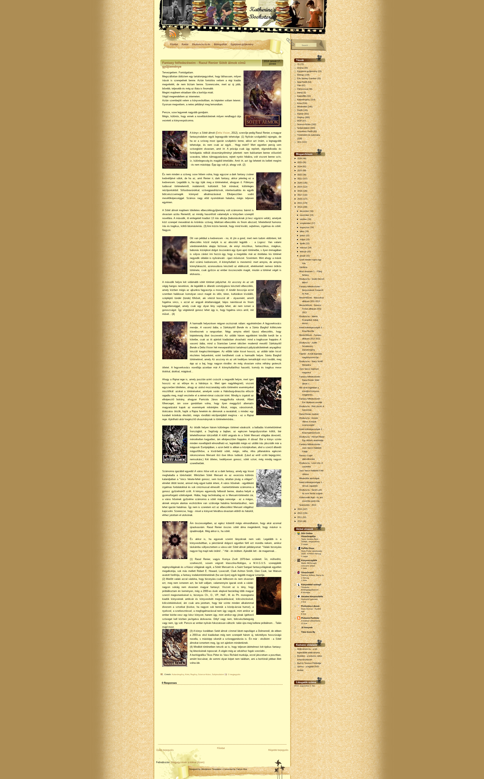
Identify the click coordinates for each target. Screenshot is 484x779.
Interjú (300, 92)
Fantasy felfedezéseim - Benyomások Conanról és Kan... (311, 290)
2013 (299, 509)
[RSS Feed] (171, 32)
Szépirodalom (218, 674)
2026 (299, 158)
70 (298, 64)
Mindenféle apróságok (309, 478)
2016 (299, 199)
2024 (299, 166)
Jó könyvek (307, 627)
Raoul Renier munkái (308, 414)
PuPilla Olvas (307, 548)
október (303, 219)
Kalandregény (178, 674)
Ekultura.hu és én (201, 44)
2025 (299, 162)
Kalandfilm (301, 96)
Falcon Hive (241, 769)
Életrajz (300, 75)
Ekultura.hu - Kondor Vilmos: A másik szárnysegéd (308, 421)
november (305, 215)
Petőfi (299, 110)
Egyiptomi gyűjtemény (242, 44)
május (303, 239)
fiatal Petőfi (302, 82)
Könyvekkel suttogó (311, 584)
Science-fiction (204, 674)
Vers (299, 142)
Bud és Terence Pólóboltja (309, 663)
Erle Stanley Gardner (306, 78)
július (302, 231)
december (305, 211)
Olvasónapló (307, 572)
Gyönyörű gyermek (309, 599)
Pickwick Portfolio (310, 618)
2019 (299, 187)
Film (299, 85)
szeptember (305, 223)
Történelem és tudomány (308, 135)
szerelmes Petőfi (305, 131)
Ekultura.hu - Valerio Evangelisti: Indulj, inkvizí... (308, 319)
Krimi (187, 674)
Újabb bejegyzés (165, 750)
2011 (299, 517)
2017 (299, 195)
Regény (193, 674)
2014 (299, 207)
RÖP (299, 121)
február (303, 251)
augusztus (305, 227)
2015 (299, 203)
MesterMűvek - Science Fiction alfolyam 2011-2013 (310, 308)
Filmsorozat (302, 89)
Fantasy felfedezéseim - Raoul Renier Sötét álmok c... (310, 380)
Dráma (300, 68)
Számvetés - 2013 (307, 505)
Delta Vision (223, 132)
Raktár (185, 44)
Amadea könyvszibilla (312, 596)
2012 (299, 513)
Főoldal (174, 44)
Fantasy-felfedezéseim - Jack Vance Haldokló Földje (310, 447)
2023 (299, 170)
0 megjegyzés (234, 674)
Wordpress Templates (211, 769)
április (303, 243)
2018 (299, 191)
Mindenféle (302, 106)
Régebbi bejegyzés (278, 750)
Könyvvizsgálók (309, 560)
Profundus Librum (310, 606)
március (304, 247)
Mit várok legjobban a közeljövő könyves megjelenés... (309, 391)
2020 (299, 183)
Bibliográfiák (220, 44)
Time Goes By (308, 632)
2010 (299, 521)
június (303, 235)
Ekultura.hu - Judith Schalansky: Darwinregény (308, 346)
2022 (299, 174)
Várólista (303, 267)
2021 (299, 178)
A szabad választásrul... (311, 621)
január (303, 256)
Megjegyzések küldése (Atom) (187, 762)
